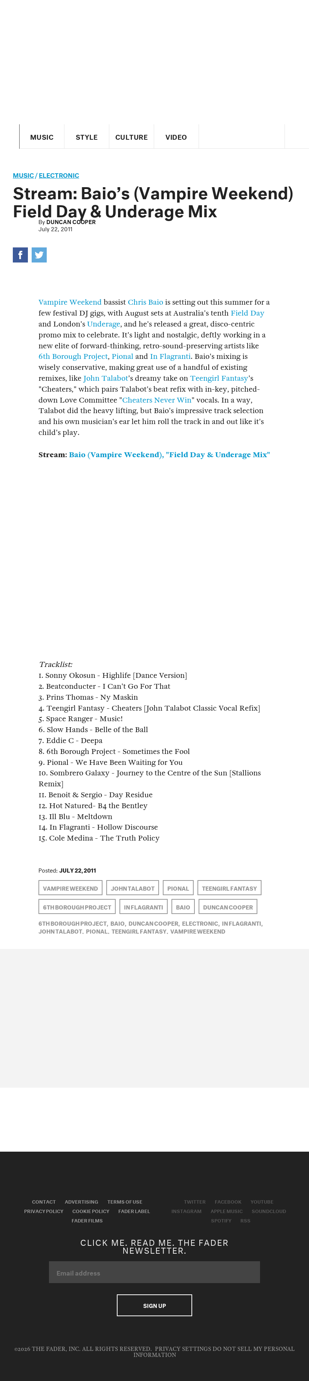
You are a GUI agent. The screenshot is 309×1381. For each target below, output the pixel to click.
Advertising (81, 1201)
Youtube (262, 1201)
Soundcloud (269, 1210)
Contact (44, 1201)
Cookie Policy (90, 1210)
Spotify (221, 1220)
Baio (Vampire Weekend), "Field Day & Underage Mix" (169, 454)
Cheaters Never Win (156, 400)
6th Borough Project (73, 356)
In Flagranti (170, 356)
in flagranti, (242, 923)
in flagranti (143, 906)
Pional (122, 356)
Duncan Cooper (71, 221)
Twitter (195, 1201)
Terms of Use (124, 1201)
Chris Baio (145, 302)
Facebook (228, 1201)
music (23, 174)
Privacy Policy (43, 1210)
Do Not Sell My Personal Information (214, 1352)
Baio (183, 906)
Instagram (186, 1210)
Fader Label (134, 1210)
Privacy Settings (183, 1349)
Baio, (118, 923)
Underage (103, 324)
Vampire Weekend (70, 302)
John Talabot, (61, 931)
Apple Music (227, 1210)
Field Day (248, 313)
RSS (245, 1220)
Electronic (59, 174)
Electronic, (201, 923)
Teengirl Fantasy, (140, 931)
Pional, (97, 931)
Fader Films (87, 1220)
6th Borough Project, (73, 923)
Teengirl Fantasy (219, 378)
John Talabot (105, 378)
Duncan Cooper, (154, 923)
